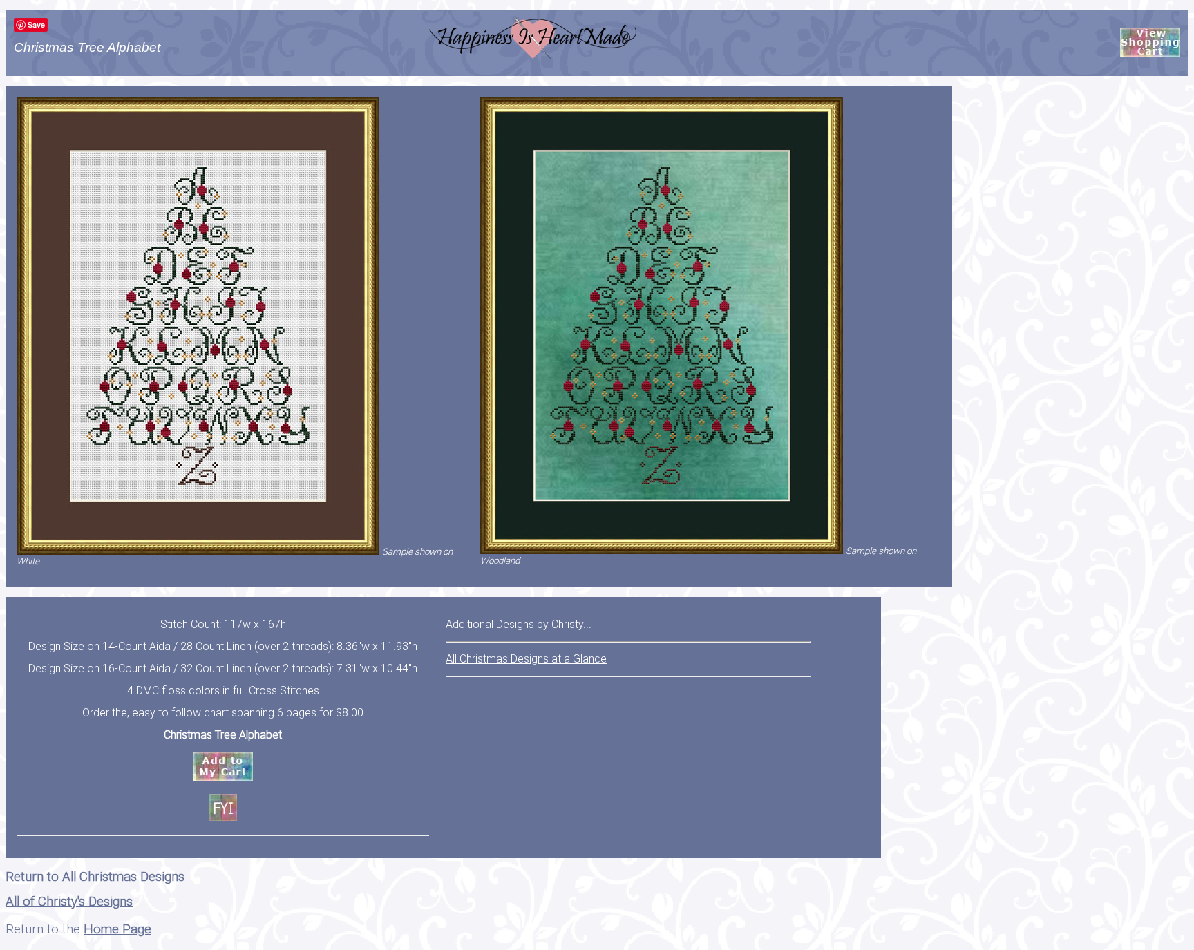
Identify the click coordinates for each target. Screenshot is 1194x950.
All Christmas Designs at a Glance (526, 658)
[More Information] (223, 807)
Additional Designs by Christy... (518, 624)
